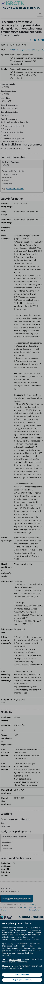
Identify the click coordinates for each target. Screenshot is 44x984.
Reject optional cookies (22, 980)
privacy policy (15, 959)
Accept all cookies (22, 975)
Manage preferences (10, 966)
